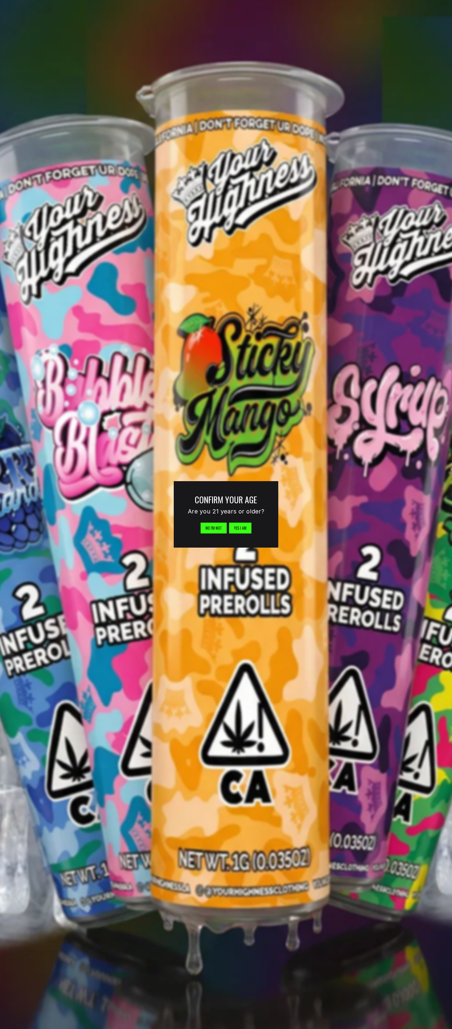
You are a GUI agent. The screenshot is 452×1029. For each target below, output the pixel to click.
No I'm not (214, 528)
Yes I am (240, 528)
